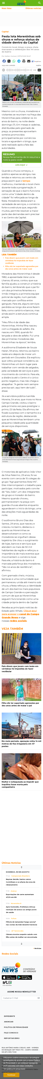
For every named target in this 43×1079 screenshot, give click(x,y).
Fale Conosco (11, 1033)
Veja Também (12, 628)
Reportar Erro (11, 1038)
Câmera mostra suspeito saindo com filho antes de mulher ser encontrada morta (21, 937)
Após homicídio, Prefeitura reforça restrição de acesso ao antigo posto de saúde (21, 909)
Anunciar (8, 1022)
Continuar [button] (11, 1075)
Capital (5, 32)
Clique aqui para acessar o (20, 614)
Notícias (37, 948)
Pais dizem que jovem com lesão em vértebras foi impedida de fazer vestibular (21, 260)
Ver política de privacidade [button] (14, 1069)
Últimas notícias (33, 8)
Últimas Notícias (11, 863)
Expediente (9, 1016)
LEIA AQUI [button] (20, 165)
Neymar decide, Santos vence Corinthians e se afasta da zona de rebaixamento (20, 882)
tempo (26, 180)
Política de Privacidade (16, 1027)
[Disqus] (21, 824)
